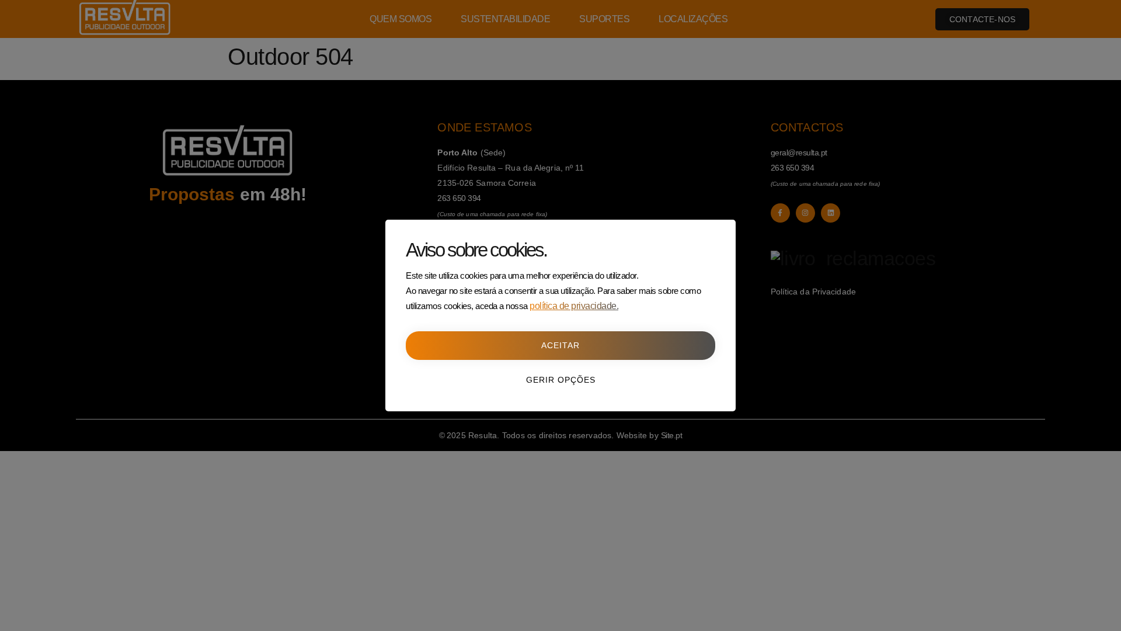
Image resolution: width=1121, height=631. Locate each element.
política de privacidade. (574, 306)
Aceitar (560, 345)
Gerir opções (561, 379)
